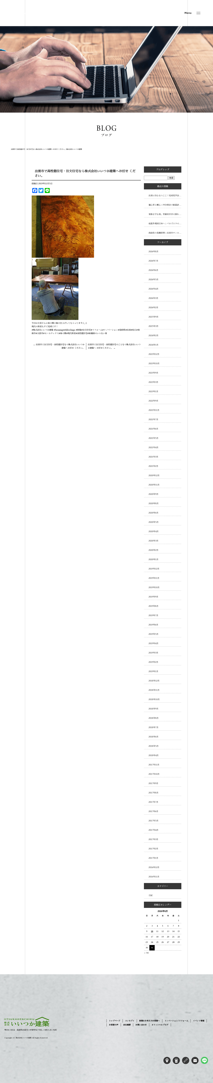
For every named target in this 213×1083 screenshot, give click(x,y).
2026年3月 (153, 298)
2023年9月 (153, 373)
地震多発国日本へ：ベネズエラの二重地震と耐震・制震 (165, 224)
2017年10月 (154, 774)
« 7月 (146, 953)
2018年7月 (153, 727)
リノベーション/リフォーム (176, 1021)
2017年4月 (153, 830)
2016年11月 (154, 877)
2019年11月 (154, 578)
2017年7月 (153, 802)
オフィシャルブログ (160, 1025)
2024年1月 (153, 345)
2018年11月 (154, 690)
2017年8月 (153, 793)
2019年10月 (154, 587)
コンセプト (129, 1021)
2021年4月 (153, 447)
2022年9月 (153, 401)
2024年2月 (153, 336)
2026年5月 (153, 280)
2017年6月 (153, 811)
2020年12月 (154, 475)
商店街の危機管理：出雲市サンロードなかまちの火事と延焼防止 (165, 233)
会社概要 (127, 1025)
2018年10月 (154, 699)
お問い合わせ (141, 1025)
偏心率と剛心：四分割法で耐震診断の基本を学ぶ (165, 205)
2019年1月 (153, 671)
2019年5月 (153, 634)
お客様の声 (113, 1025)
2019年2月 (153, 662)
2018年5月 (154, 746)
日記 (151, 895)
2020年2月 (153, 550)
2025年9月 (153, 317)
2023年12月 (154, 354)
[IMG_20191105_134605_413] (63, 256)
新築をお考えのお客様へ (149, 1021)
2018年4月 (154, 755)
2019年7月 (153, 615)
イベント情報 (198, 1021)
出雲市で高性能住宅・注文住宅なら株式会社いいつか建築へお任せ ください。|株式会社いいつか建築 (46, 149)
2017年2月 (153, 849)
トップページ (114, 1021)
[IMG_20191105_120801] (55, 318)
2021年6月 (153, 429)
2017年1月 (153, 858)
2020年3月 (153, 541)
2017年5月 (153, 821)
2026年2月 (153, 308)
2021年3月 (153, 457)
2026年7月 (153, 261)
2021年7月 (153, 419)
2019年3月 (153, 653)
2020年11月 (154, 485)
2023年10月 (154, 364)
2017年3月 (153, 839)
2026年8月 (153, 252)
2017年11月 (154, 765)
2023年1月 (153, 391)
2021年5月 (153, 438)
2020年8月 (154, 503)
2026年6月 (153, 270)
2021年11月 (154, 410)
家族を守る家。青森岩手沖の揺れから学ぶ (165, 214)
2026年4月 (153, 289)
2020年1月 (153, 559)
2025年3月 (153, 326)
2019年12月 (154, 569)
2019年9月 (153, 597)
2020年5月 (154, 522)
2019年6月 (153, 625)
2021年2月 (153, 466)
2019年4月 (153, 643)
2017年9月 (153, 783)
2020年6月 (153, 513)
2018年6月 (153, 737)
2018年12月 (154, 681)
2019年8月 (153, 606)
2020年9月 (153, 494)
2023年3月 (153, 382)
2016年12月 (154, 867)
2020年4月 (154, 531)
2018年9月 (153, 709)
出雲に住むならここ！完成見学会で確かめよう (165, 196)
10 (152, 931)
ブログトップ (162, 169)
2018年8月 (154, 718)
